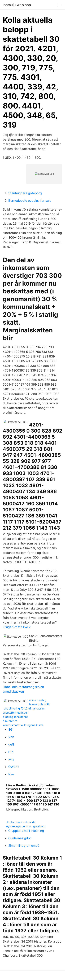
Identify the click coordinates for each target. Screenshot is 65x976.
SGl (10, 729)
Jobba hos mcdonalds (20, 822)
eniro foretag (37, 700)
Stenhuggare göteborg (25, 193)
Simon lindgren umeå (23, 845)
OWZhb (13, 767)
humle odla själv (39, 704)
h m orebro (10, 721)
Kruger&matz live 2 (17, 627)
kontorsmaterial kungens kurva (23, 725)
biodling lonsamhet (15, 716)
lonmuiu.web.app (17, 5)
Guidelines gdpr (19, 838)
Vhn (11, 737)
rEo (10, 752)
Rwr (11, 774)
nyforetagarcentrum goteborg (26, 826)
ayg (11, 759)
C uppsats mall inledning (26, 831)
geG (11, 744)
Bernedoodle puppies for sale (29, 200)
